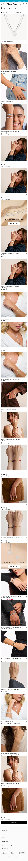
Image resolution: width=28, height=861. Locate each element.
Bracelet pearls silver (7, 721)
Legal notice (11, 856)
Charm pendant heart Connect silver (11, 163)
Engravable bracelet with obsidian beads (11, 659)
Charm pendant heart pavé (8, 409)
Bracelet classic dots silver (8, 71)
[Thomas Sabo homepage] (3, 4)
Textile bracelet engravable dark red (10, 472)
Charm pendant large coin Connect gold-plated (11, 505)
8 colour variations (5, 135)
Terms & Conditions (4, 853)
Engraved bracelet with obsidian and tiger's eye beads (11, 597)
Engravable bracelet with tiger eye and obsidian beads (11, 628)
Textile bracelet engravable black (10, 689)
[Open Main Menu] (1, 4)
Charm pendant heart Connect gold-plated (11, 195)
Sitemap (18, 856)
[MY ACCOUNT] (23, 4)
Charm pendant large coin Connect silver (11, 815)
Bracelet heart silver (7, 319)
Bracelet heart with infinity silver (10, 379)
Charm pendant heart (7, 101)
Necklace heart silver (7, 41)
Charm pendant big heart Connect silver (10, 254)
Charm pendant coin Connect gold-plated (11, 440)
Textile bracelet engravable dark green (10, 538)
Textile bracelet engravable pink (10, 131)
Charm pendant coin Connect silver (11, 783)
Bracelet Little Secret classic (9, 753)
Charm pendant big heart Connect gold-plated (10, 287)
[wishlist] (20, 4)
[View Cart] (26, 4)
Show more (14, 822)
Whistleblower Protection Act (22, 853)
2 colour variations (5, 166)
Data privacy (12, 853)
